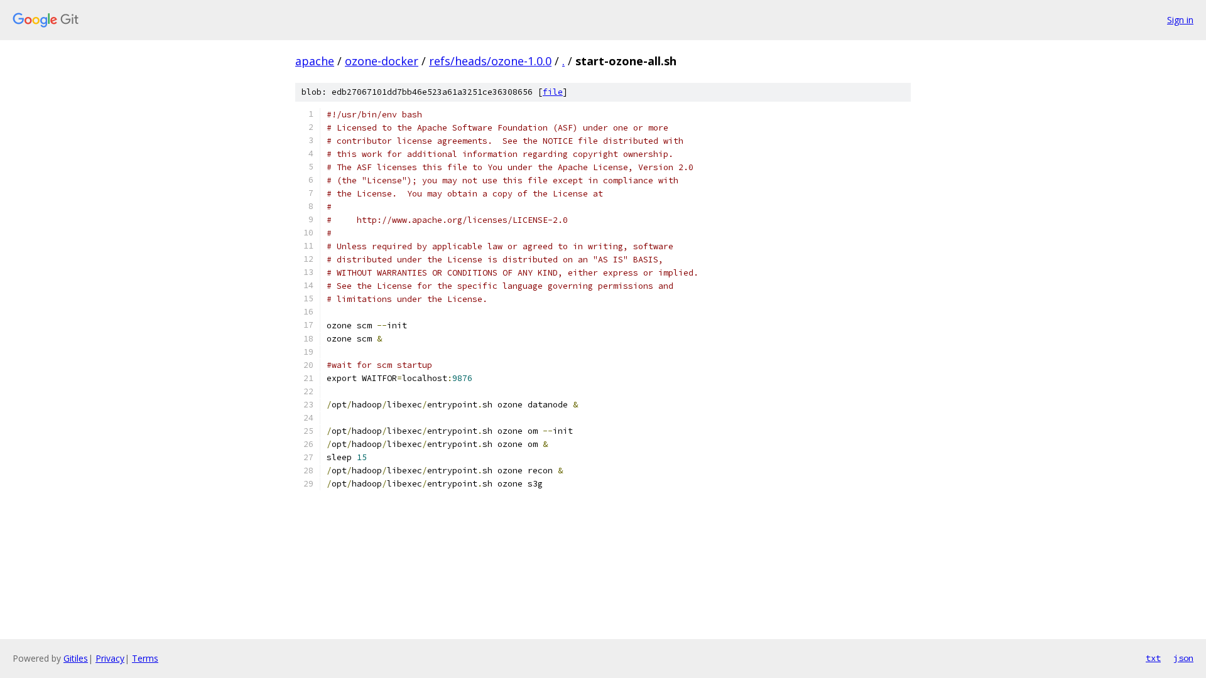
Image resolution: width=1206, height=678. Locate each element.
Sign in (1180, 20)
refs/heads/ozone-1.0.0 (490, 60)
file (553, 92)
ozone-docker (381, 60)
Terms (145, 658)
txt (1153, 658)
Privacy (109, 658)
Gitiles (75, 658)
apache (314, 60)
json (1183, 658)
